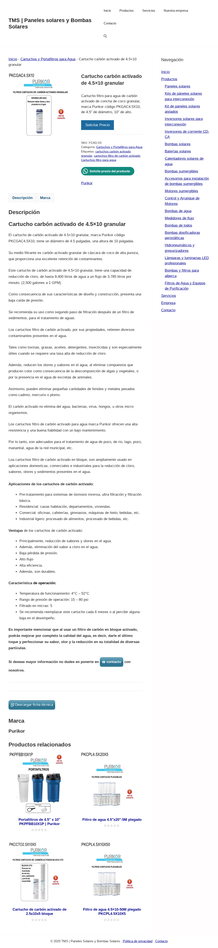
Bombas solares (178, 144)
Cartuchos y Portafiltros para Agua (47, 59)
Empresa (168, 303)
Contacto (110, 23)
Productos (126, 10)
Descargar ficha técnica (34, 705)
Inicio (107, 10)
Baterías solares (178, 151)
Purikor (87, 183)
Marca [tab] (45, 198)
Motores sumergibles (181, 191)
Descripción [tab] (22, 198)
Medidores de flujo (179, 218)
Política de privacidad (137, 941)
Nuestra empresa (176, 10)
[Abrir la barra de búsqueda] (105, 36)
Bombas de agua (178, 211)
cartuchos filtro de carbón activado (117, 155)
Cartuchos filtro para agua (98, 160)
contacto (113, 662)
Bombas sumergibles (181, 171)
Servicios (148, 10)
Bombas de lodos (178, 225)
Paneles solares (177, 86)
